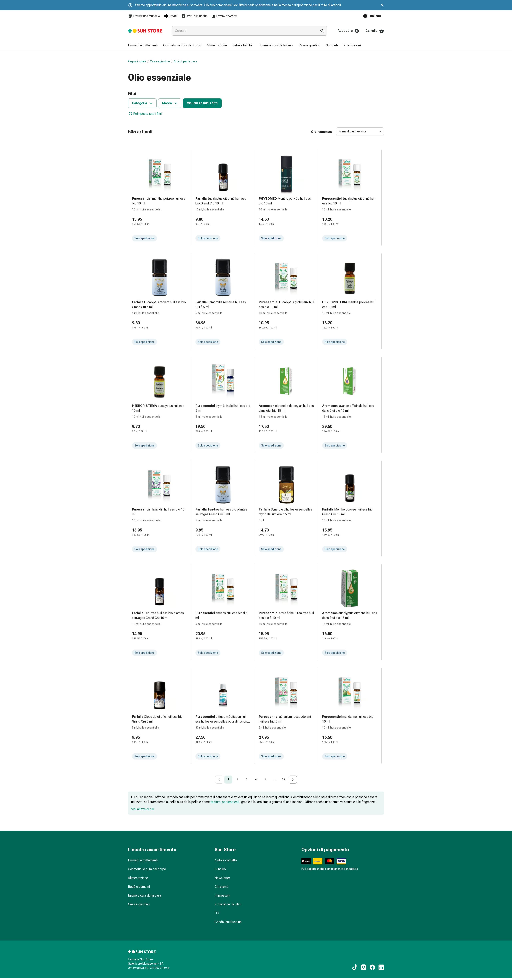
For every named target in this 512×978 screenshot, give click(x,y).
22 (283, 779)
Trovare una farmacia (146, 16)
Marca (167, 103)
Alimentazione (138, 878)
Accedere (345, 31)
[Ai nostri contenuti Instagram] (363, 967)
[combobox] (244, 31)
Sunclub (220, 869)
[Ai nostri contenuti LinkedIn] (381, 967)
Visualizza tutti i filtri (202, 103)
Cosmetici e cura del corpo (147, 869)
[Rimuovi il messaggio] (382, 5)
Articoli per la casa (185, 61)
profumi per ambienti (225, 802)
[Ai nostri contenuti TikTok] (355, 967)
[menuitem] (143, 45)
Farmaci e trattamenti (143, 860)
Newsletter (222, 878)
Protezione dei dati (228, 904)
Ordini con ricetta (197, 16)
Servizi (173, 16)
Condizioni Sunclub (228, 922)
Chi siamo (221, 887)
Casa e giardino (160, 61)
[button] (373, 16)
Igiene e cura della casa (144, 895)
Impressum (222, 895)
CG (217, 913)
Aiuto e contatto (226, 860)
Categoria (139, 103)
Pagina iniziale (137, 61)
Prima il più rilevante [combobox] (352, 131)
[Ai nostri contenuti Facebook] (372, 967)
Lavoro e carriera (227, 16)
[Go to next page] (293, 780)
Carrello (372, 31)
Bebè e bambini (139, 887)
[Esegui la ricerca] (322, 31)
